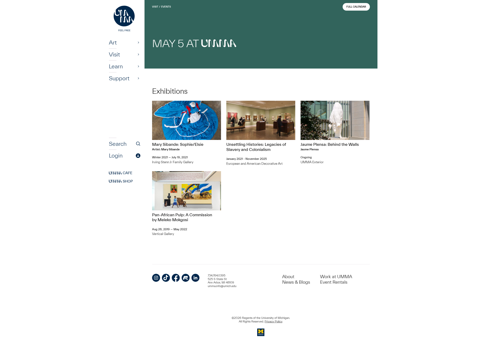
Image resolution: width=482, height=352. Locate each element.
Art (113, 42)
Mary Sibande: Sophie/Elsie (177, 144)
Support (119, 78)
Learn (116, 66)
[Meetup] (186, 278)
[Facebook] (176, 278)
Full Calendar (356, 6)
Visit (114, 54)
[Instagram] (156, 278)
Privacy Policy (273, 321)
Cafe (120, 173)
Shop (121, 181)
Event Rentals (333, 282)
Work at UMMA (336, 276)
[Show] (138, 42)
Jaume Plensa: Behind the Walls (330, 144)
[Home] (124, 19)
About (288, 276)
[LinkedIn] (195, 278)
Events (166, 6)
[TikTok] (166, 278)
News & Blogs (296, 282)
